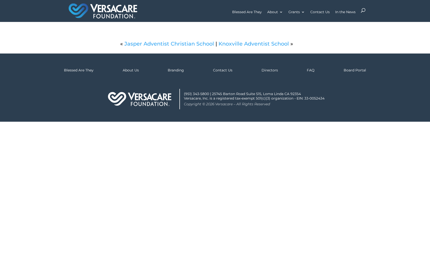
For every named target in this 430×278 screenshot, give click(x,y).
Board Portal (355, 70)
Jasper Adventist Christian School (169, 44)
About (272, 12)
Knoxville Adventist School (253, 44)
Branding (176, 70)
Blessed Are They (247, 12)
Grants (294, 12)
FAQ (311, 70)
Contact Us (320, 12)
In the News (345, 12)
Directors (270, 70)
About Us (131, 70)
